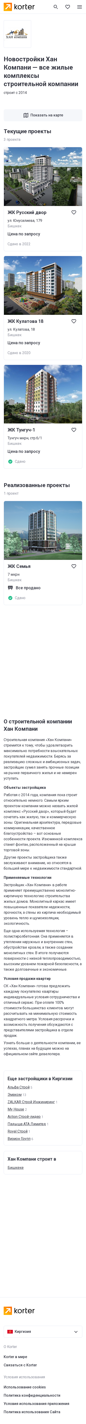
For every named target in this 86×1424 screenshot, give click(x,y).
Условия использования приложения (36, 1403)
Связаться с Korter (20, 1365)
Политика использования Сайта (32, 1412)
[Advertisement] (43, 662)
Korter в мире (15, 1357)
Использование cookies (25, 1387)
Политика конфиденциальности (32, 1395)
